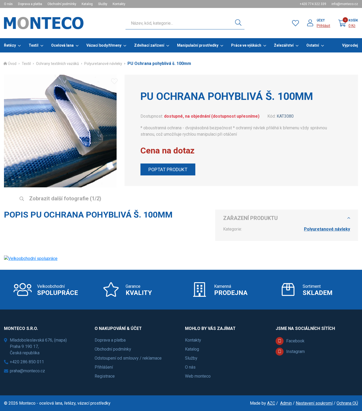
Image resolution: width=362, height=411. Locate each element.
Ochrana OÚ (347, 403)
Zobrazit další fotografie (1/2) (64, 198)
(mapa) (60, 340)
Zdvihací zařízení (149, 45)
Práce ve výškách (246, 45)
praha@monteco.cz (27, 370)
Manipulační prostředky (197, 45)
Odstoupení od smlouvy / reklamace (128, 358)
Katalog (87, 4)
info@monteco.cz (345, 4)
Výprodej (350, 45)
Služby (102, 4)
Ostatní (312, 45)
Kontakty (119, 4)
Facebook (295, 340)
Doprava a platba (30, 4)
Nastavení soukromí (314, 403)
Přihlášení (104, 367)
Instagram (295, 351)
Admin (286, 403)
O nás (8, 4)
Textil (33, 45)
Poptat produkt (167, 169)
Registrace (105, 376)
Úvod (12, 63)
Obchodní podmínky (61, 4)
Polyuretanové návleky (103, 63)
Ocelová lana (62, 45)
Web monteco (198, 376)
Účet (321, 20)
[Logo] (43, 23)
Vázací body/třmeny (103, 45)
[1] (238, 23)
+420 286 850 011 (27, 361)
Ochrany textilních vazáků (57, 63)
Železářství (284, 45)
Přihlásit (323, 26)
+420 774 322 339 (313, 4)
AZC (271, 403)
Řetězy (10, 45)
